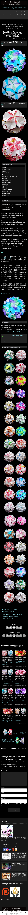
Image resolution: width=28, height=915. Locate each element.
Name (3, 787)
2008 (4, 614)
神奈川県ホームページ (7, 293)
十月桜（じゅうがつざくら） (10, 258)
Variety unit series (6, 621)
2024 (8, 614)
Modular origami (6, 618)
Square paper (15, 618)
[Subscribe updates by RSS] (24, 635)
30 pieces (14, 614)
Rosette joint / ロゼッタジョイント (10, 611)
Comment (4, 771)
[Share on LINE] (17, 627)
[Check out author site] (3, 635)
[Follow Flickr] (17, 635)
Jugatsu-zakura (16, 206)
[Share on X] (7, 627)
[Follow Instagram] (14, 635)
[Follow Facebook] (10, 635)
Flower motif (5, 616)
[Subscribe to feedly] (20, 635)
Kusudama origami (14, 616)
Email (3, 792)
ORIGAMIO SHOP (13, 332)
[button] (20, 627)
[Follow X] (7, 635)
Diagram (20, 614)
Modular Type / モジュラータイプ (10, 609)
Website (3, 798)
